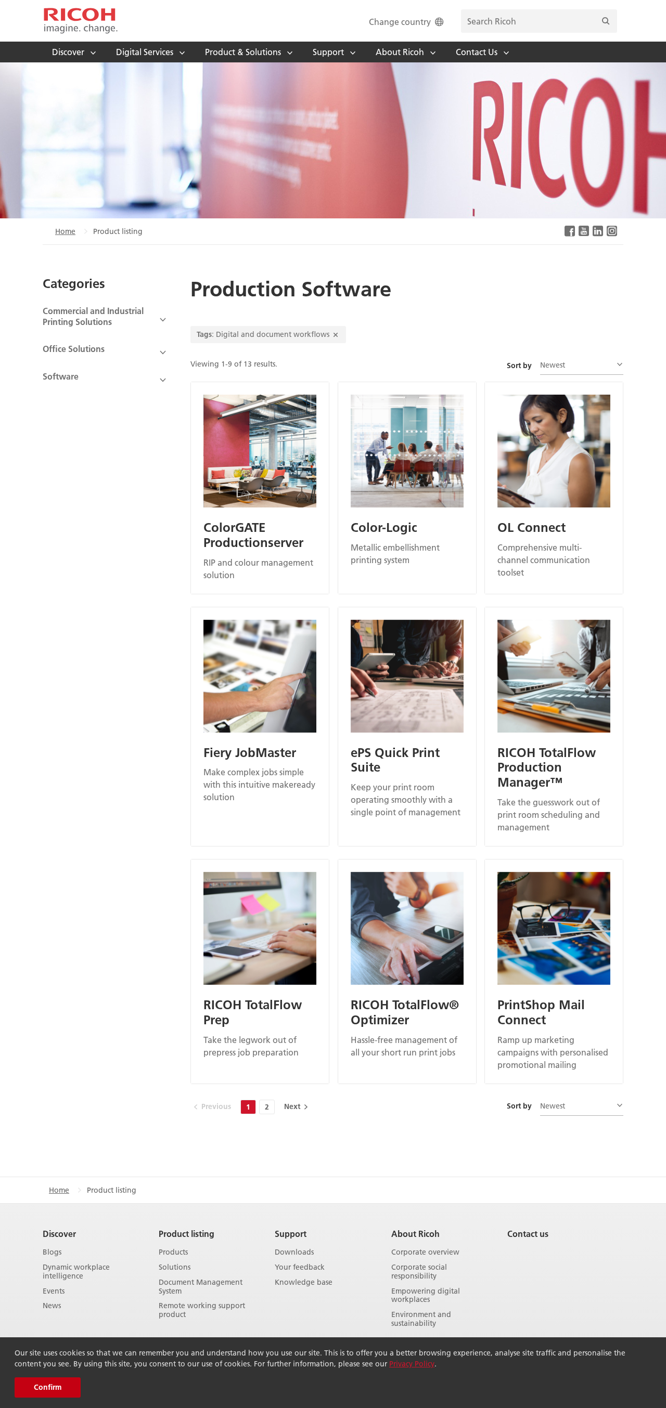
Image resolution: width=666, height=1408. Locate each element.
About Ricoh (415, 1233)
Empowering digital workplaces (425, 1296)
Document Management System (200, 1287)
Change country (400, 21)
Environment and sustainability (421, 1319)
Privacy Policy (411, 1363)
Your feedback (300, 1267)
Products (173, 1252)
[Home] (81, 21)
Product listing (186, 1233)
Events (54, 1291)
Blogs (52, 1252)
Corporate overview (425, 1252)
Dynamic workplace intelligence (76, 1272)
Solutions (174, 1267)
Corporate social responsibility (419, 1272)
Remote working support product (202, 1310)
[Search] (605, 21)
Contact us (527, 1233)
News (52, 1305)
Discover (59, 1233)
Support (290, 1233)
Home (65, 231)
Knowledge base (303, 1282)
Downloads (294, 1252)
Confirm (47, 1387)
